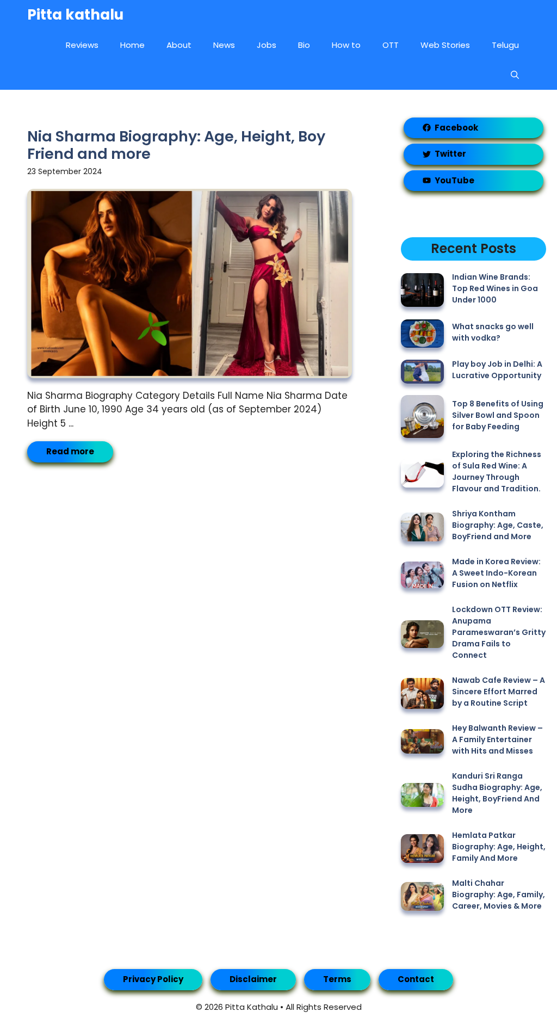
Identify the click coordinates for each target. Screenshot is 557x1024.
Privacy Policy (153, 979)
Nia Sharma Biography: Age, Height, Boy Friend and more (176, 145)
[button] (515, 75)
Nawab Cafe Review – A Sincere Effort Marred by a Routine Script (498, 691)
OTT (390, 45)
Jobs (266, 45)
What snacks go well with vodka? (493, 332)
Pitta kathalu (75, 14)
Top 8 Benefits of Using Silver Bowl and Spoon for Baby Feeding (497, 415)
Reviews (82, 45)
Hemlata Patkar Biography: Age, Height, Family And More (499, 846)
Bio (304, 45)
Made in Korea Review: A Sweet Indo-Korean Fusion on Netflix (496, 573)
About (178, 45)
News (224, 45)
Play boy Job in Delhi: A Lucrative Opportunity (497, 370)
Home (132, 45)
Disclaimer (253, 979)
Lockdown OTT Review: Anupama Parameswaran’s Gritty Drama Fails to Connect (499, 632)
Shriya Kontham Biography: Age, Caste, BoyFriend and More (497, 525)
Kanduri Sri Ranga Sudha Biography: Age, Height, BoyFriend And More (497, 793)
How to (346, 45)
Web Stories (445, 45)
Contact (416, 979)
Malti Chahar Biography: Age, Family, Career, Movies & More (498, 894)
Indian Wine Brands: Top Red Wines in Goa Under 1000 (495, 288)
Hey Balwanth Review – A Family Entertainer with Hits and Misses (497, 739)
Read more (70, 451)
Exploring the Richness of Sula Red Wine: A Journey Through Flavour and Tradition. (496, 471)
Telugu (505, 45)
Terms (337, 979)
